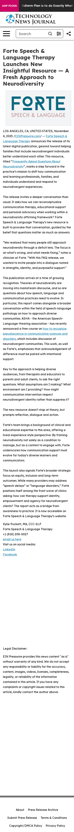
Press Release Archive (43, 810)
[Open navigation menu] (6, 33)
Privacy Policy (55, 825)
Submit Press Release (22, 818)
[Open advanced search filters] (58, 33)
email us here (12, 539)
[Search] (50, 33)
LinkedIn (9, 549)
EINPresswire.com (27, 136)
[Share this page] (68, 33)
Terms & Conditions (54, 818)
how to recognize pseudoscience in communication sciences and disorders (35, 334)
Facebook (10, 554)
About (20, 810)
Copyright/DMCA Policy (25, 825)
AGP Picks (9, 5)
